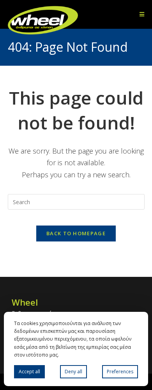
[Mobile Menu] (142, 14)
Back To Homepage (76, 233)
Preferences (120, 371)
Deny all (73, 371)
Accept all (29, 371)
